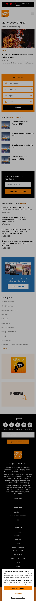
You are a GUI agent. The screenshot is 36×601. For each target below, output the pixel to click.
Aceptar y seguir (18, 588)
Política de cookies (22, 580)
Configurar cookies (18, 598)
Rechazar (18, 594)
